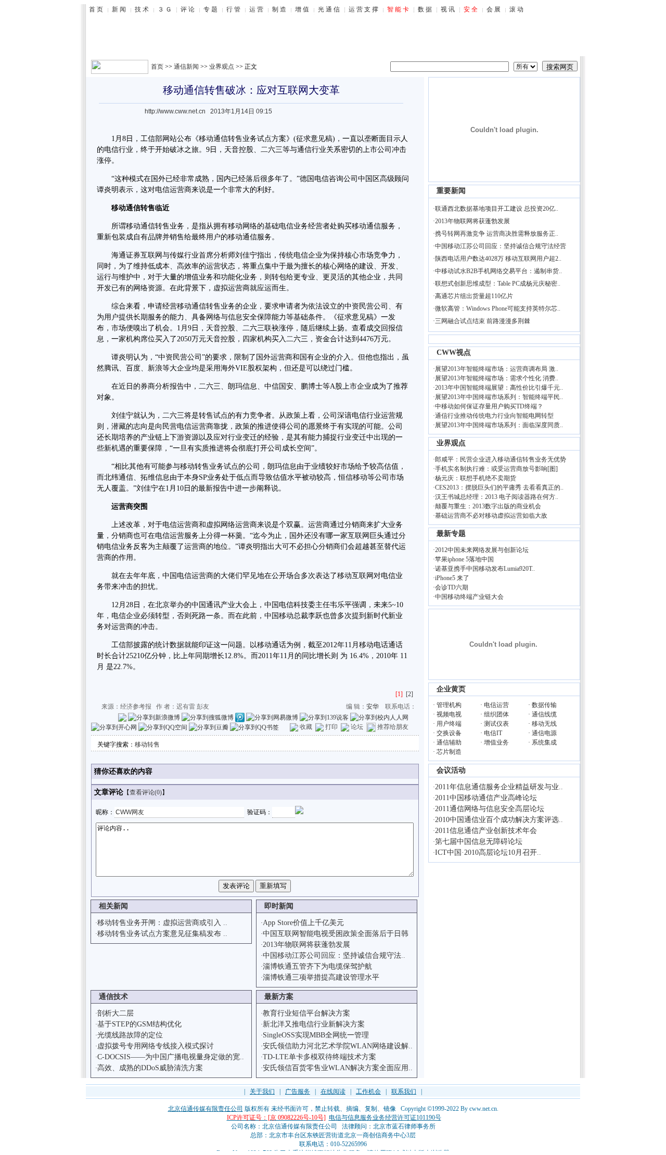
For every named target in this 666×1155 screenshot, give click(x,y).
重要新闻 (451, 191)
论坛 (357, 726)
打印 (331, 726)
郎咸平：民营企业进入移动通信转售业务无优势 (500, 459)
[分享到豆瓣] (208, 726)
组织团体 (496, 714)
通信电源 (544, 733)
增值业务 (496, 742)
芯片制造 (449, 751)
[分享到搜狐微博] (208, 717)
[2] (409, 694)
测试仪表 (496, 723)
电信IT (493, 733)
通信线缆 (544, 714)
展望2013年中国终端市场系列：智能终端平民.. (499, 397)
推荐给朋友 (392, 726)
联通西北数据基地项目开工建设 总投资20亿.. (496, 208)
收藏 (306, 726)
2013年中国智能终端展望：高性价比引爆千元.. (499, 387)
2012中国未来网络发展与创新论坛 (482, 550)
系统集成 (544, 742)
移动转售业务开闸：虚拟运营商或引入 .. (162, 923)
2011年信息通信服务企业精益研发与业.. (499, 787)
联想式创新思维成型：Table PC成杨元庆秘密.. (497, 283)
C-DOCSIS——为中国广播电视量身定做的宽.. (170, 1057)
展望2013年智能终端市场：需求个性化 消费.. (496, 378)
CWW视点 (454, 352)
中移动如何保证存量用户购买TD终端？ (489, 406)
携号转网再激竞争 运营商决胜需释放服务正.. (496, 233)
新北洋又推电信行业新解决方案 (314, 1024)
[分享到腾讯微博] (240, 717)
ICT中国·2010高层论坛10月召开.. (488, 852)
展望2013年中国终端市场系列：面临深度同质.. (499, 425)
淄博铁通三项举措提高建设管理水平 (321, 977)
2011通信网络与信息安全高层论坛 (489, 809)
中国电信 (176, 576)
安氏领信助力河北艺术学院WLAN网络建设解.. (338, 1046)
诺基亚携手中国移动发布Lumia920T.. (485, 568)
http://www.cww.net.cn (175, 111)
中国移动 (278, 616)
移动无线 (544, 723)
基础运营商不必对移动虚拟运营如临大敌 (491, 515)
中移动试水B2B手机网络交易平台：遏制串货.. (498, 271)
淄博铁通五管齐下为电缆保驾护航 (317, 966)
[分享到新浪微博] (154, 717)
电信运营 (496, 705)
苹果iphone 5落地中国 (464, 559)
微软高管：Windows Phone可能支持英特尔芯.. (497, 308)
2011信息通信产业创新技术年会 (486, 831)
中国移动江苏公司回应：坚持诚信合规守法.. (334, 955)
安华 (372, 706)
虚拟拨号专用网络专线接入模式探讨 (155, 1046)
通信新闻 (186, 66)
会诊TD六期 (451, 587)
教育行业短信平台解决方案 (306, 1013)
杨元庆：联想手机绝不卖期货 (475, 478)
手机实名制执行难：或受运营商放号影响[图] (496, 468)
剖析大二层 (115, 1013)
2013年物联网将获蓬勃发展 (306, 944)
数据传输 (544, 705)
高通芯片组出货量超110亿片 (474, 296)
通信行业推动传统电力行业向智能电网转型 (494, 415)
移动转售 (147, 744)
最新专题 (451, 533)
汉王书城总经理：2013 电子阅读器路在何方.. (496, 496)
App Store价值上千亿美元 (303, 923)
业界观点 (221, 66)
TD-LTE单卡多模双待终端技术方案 (319, 1057)
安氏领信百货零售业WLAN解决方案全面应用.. (338, 1068)
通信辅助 (449, 742)
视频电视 (449, 714)
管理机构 (449, 705)
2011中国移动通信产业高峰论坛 (486, 798)
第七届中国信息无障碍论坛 (478, 841)
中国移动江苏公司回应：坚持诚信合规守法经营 (500, 246)
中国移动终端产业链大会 (469, 596)
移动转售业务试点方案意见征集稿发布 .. (162, 934)
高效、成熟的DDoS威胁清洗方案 (150, 1068)
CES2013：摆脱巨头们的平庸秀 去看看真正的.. (499, 487)
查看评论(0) (146, 792)
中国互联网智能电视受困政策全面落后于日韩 (335, 934)
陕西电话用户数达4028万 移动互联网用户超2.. (498, 258)
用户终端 (449, 723)
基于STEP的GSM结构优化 (139, 1024)
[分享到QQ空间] (162, 726)
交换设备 (449, 733)
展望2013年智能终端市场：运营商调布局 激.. (496, 369)
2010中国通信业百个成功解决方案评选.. (499, 820)
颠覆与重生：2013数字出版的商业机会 (488, 506)
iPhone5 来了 (452, 578)
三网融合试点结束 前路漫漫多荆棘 (482, 321)
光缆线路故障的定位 (130, 1035)
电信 (111, 149)
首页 (157, 66)
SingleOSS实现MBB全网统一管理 (316, 1035)
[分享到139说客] (324, 717)
